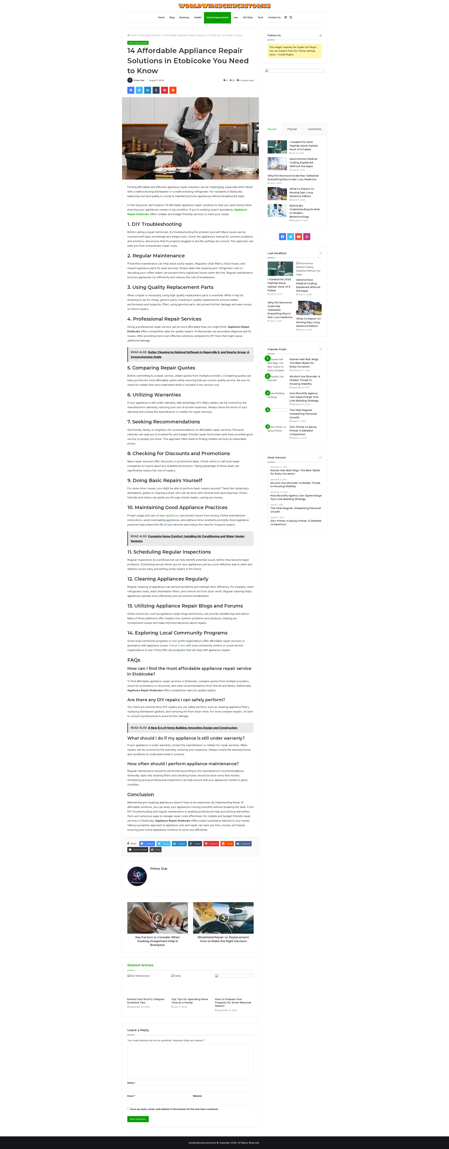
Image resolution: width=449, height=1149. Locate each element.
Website (197, 1096)
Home (161, 17)
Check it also (177, 645)
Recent (272, 129)
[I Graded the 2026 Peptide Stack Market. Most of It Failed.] (277, 146)
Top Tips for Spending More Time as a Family (189, 1001)
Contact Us (274, 17)
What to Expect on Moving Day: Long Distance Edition (302, 192)
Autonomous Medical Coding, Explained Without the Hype (303, 162)
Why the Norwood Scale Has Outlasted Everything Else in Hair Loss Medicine (280, 310)
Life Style (248, 17)
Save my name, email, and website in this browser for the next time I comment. (174, 1109)
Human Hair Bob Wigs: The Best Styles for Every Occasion (304, 363)
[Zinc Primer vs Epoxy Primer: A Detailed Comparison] (277, 431)
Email (131, 1096)
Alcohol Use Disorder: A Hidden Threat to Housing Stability (305, 380)
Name (131, 1082)
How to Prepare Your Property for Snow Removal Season (233, 1002)
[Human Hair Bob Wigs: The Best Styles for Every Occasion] (277, 365)
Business (184, 17)
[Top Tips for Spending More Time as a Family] (190, 985)
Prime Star (139, 80)
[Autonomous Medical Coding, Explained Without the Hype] (277, 163)
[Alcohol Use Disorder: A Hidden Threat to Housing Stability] (277, 381)
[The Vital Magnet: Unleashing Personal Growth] (277, 414)
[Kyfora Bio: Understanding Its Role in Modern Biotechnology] (277, 210)
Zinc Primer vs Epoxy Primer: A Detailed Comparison (303, 430)
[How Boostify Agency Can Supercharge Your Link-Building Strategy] (277, 398)
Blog (172, 17)
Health (198, 17)
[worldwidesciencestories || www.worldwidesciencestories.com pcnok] (224, 6)
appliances (172, 515)
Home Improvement (217, 17)
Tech (260, 17)
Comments (314, 129)
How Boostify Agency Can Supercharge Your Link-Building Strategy (304, 397)
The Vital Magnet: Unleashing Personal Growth (303, 414)
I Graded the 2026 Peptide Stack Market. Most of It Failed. (304, 145)
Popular (292, 129)
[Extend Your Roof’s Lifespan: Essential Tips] (146, 985)
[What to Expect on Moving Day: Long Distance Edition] (277, 193)
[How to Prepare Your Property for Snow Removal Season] (234, 985)
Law (235, 17)
